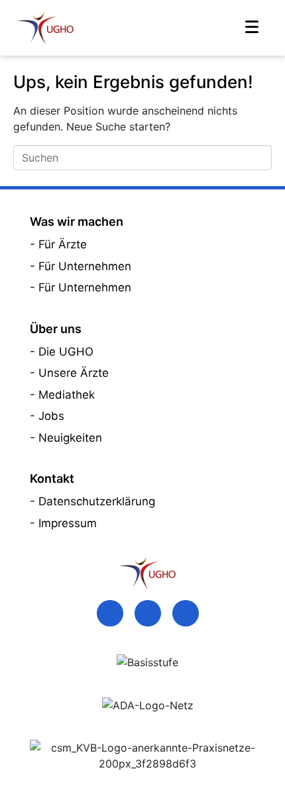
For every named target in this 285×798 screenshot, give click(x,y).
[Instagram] (185, 613)
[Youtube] (148, 613)
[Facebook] (110, 613)
